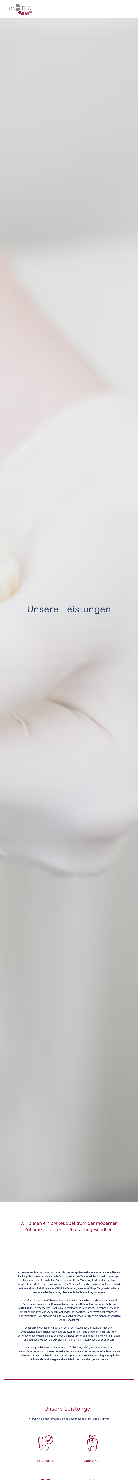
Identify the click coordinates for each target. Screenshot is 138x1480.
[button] (125, 9)
